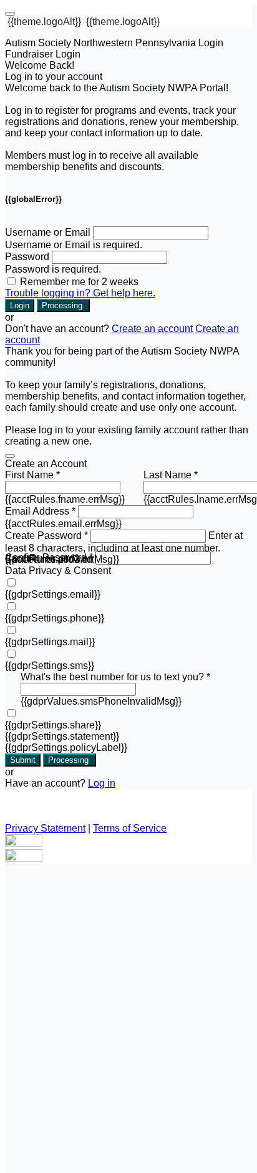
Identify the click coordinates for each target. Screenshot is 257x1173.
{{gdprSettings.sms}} (49, 665)
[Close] (10, 456)
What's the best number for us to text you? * (115, 677)
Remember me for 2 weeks (79, 281)
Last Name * (170, 475)
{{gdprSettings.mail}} (50, 642)
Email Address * (40, 511)
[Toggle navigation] (10, 14)
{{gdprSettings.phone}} (54, 618)
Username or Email (47, 232)
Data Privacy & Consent (58, 570)
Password (27, 256)
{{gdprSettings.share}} (53, 725)
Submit (23, 760)
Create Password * (46, 535)
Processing (63, 305)
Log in (101, 783)
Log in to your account (53, 76)
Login (19, 305)
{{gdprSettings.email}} (52, 594)
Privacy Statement (45, 828)
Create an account (152, 328)
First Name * (32, 475)
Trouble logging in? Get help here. (80, 293)
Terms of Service (130, 828)
